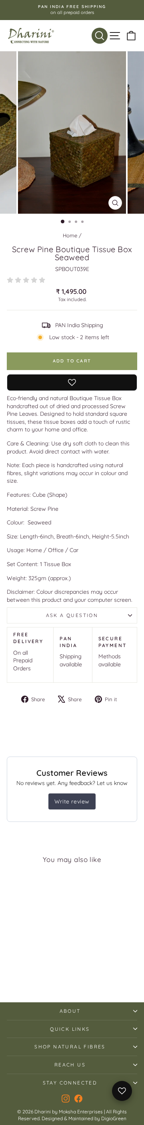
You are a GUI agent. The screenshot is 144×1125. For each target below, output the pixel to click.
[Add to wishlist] (72, 382)
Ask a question (72, 615)
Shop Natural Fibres (70, 1047)
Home (70, 235)
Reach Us (70, 1065)
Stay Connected (70, 1083)
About (70, 1011)
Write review (72, 801)
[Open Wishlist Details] (122, 1091)
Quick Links (70, 1029)
